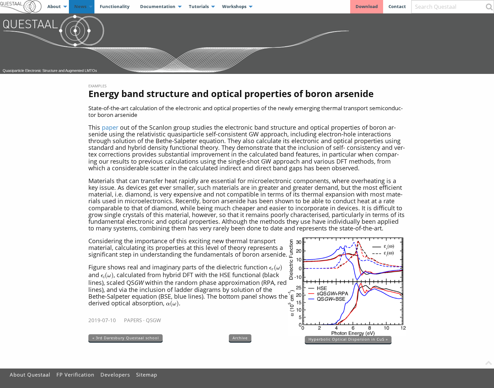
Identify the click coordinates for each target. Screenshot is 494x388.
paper (110, 127)
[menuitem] (55, 6)
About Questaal (30, 374)
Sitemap (146, 374)
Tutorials (199, 6)
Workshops (234, 6)
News (80, 6)
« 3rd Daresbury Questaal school (125, 337)
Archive (240, 337)
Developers (115, 374)
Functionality (114, 6)
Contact (397, 6)
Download (367, 6)
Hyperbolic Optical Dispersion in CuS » (348, 339)
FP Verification (75, 374)
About (54, 6)
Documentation (157, 6)
